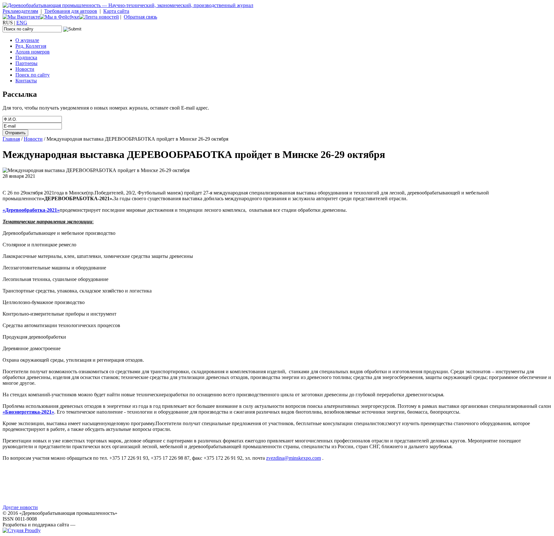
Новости (24, 69)
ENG (21, 22)
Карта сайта (116, 11)
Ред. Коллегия (30, 46)
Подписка (26, 57)
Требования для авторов (70, 11)
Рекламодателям (20, 11)
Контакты (26, 80)
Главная (11, 139)
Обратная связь (140, 17)
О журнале (27, 40)
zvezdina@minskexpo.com (293, 458)
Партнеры (26, 63)
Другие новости (20, 507)
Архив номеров (32, 51)
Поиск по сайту (32, 75)
